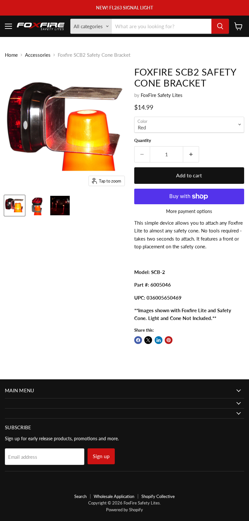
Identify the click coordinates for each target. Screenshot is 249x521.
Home (11, 55)
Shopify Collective (158, 496)
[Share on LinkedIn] (158, 340)
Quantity (142, 140)
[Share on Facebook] (138, 340)
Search (80, 496)
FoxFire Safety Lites (162, 95)
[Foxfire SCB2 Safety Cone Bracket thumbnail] (14, 205)
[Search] (220, 26)
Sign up (101, 456)
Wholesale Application (114, 496)
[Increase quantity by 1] (191, 154)
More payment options (189, 211)
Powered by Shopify (124, 509)
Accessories (38, 55)
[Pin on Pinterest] (168, 340)
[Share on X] (148, 340)
